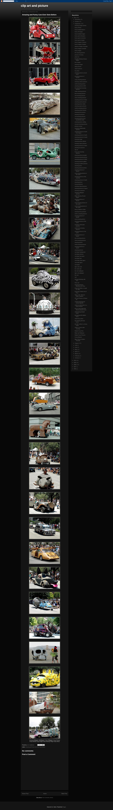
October (77, 21)
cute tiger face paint (79, 256)
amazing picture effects (80, 141)
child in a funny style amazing (80, 328)
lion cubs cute (78, 268)
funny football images (80, 33)
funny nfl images (79, 31)
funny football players (80, 29)
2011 (75, 17)
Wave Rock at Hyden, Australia (80, 340)
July (76, 345)
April (76, 351)
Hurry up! (77, 282)
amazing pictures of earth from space (81, 132)
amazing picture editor (80, 104)
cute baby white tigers (80, 260)
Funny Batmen (78, 337)
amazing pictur (78, 165)
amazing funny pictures (80, 211)
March (76, 353)
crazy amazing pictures (80, 79)
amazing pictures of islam (81, 145)
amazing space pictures (80, 106)
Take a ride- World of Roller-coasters (80, 295)
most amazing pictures (80, 240)
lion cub (76, 275)
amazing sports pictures (80, 101)
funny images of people (80, 48)
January (77, 357)
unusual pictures (79, 184)
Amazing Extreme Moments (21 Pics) (80, 285)
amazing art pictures (80, 147)
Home (45, 793)
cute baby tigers (78, 262)
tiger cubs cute (78, 266)
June (76, 347)
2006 (75, 368)
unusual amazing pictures (81, 124)
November (77, 19)
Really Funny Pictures (80, 335)
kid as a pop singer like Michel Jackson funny (80, 309)
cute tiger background (80, 252)
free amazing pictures (80, 238)
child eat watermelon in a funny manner (81, 305)
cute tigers (77, 264)
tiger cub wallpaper (79, 273)
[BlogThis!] (39, 745)
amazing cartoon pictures (81, 81)
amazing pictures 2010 (80, 86)
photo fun (77, 56)
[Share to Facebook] (42, 745)
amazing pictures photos (81, 167)
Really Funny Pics (79, 331)
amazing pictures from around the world (80, 119)
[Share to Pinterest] (44, 745)
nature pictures (78, 68)
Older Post (64, 793)
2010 (75, 360)
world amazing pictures (80, 244)
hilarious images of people (81, 46)
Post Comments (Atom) (47, 797)
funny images (78, 50)
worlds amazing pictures (80, 108)
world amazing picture (80, 83)
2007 (75, 366)
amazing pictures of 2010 (81, 159)
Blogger (64, 807)
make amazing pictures (80, 91)
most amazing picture (80, 219)
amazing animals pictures (81, 157)
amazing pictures (79, 250)
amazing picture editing (80, 122)
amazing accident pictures (81, 163)
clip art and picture (34, 5)
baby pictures (78, 66)
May (76, 349)
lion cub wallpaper (79, 270)
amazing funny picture (80, 112)
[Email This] (38, 745)
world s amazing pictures (81, 213)
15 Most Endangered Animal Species (80, 302)
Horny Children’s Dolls (80, 209)
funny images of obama (80, 42)
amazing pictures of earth (81, 135)
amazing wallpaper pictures (79, 193)
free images (77, 62)
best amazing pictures (80, 93)
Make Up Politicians (79, 333)
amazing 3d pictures (80, 114)
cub (75, 277)
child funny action (79, 318)
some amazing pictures (80, 97)
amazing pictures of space (81, 188)
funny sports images (80, 40)
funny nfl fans (78, 27)
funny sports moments (80, 38)
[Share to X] (41, 745)
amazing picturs (78, 182)
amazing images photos (80, 25)
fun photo (77, 70)
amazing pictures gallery (81, 161)
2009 (75, 362)
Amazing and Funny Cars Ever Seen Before (35, 747)
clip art (76, 149)
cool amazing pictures (80, 116)
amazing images (79, 64)
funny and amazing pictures (79, 152)
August (77, 343)
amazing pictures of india (81, 99)
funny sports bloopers (80, 36)
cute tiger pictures (79, 254)
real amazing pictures (80, 95)
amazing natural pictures (81, 186)
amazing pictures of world (81, 137)
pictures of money (79, 54)
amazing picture (78, 242)
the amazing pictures (80, 52)
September (78, 23)
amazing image (78, 139)
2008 (75, 364)
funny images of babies (80, 44)
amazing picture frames (80, 110)
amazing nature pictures (80, 143)
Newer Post (25, 793)
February (77, 355)
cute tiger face (78, 258)
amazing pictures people (81, 155)
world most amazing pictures (79, 228)
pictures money (78, 126)
